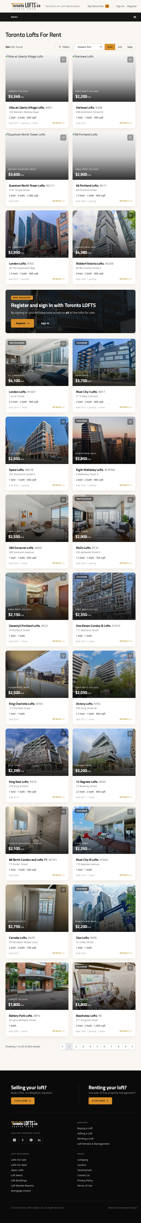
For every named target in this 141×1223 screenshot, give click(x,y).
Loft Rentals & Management (93, 1143)
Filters (66, 47)
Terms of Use (84, 1185)
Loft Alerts (17, 1175)
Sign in (45, 323)
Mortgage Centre (21, 1190)
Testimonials (84, 1170)
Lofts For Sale (18, 1159)
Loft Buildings (19, 1180)
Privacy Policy (85, 1180)
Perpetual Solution (128, 1207)
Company (82, 1159)
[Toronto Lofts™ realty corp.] (26, 6)
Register (132, 6)
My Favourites (98, 6)
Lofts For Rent (19, 1165)
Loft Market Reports (22, 1185)
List (120, 47)
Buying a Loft (85, 1128)
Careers (81, 1165)
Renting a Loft (85, 1138)
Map (130, 47)
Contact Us (83, 1175)
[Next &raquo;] (132, 1046)
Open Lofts (17, 1170)
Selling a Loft (84, 1133)
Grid (109, 47)
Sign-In (120, 6)
